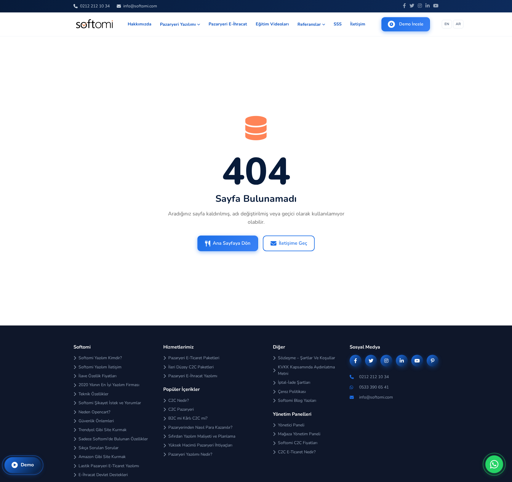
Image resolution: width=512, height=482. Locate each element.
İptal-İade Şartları (294, 382)
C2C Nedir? (178, 400)
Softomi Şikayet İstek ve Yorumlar (110, 403)
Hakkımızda (139, 24)
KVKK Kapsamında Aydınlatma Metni (306, 370)
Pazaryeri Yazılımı (178, 24)
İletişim (357, 24)
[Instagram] (420, 6)
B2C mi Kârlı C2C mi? (187, 418)
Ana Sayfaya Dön (231, 243)
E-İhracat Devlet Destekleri (103, 475)
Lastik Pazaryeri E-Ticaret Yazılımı (109, 466)
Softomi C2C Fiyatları (297, 443)
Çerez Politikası (292, 391)
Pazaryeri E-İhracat (228, 24)
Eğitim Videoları (272, 24)
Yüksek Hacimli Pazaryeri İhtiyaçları (200, 445)
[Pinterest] (433, 361)
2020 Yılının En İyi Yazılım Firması (109, 385)
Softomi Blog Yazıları (297, 400)
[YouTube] (436, 6)
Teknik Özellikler (93, 394)
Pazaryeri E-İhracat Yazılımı (192, 376)
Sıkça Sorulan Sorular (99, 448)
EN (446, 24)
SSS (338, 24)
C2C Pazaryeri (181, 409)
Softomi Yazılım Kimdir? (100, 358)
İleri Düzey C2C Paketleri (191, 367)
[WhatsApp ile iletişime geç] (494, 464)
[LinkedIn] (427, 6)
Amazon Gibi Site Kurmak (102, 457)
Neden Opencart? (94, 412)
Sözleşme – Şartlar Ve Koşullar (306, 358)
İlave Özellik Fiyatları (97, 376)
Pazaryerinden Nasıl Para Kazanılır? (200, 427)
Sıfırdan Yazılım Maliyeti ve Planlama (201, 436)
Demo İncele (411, 24)
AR (458, 24)
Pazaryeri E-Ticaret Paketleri (193, 358)
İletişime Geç (293, 243)
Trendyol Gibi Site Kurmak (103, 430)
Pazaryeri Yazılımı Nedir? (190, 454)
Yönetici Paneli (291, 425)
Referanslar (309, 24)
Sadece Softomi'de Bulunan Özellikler (113, 439)
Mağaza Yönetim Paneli (299, 434)
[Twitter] (411, 6)
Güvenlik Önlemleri (96, 421)
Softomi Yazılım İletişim (100, 367)
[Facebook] (404, 6)
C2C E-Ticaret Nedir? (297, 452)
